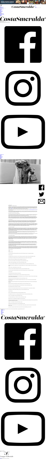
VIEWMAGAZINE (2, 7)
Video (0, 12)
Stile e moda (1, 10)
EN (35, 5)
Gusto (0, 9)
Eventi (0, 10)
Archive (1, 458)
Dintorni (1, 11)
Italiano (0, 15)
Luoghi (0, 12)
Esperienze (1, 9)
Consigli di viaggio (2, 154)
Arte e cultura (1, 11)
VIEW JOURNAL (2, 13)
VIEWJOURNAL (1, 6)
